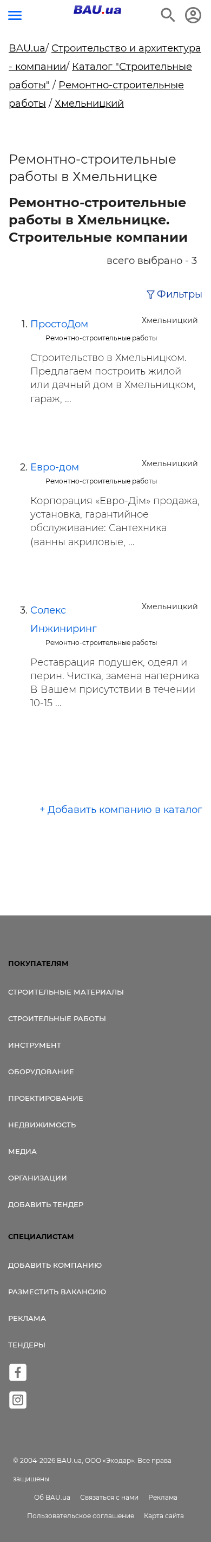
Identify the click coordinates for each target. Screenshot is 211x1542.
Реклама (27, 1318)
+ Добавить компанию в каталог (120, 810)
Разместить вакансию (57, 1291)
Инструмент (34, 1045)
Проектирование (45, 1098)
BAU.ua (27, 48)
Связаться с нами (109, 1497)
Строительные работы (57, 1018)
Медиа (22, 1151)
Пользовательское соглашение (80, 1516)
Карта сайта (164, 1516)
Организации (37, 1177)
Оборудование (41, 1071)
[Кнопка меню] (15, 15)
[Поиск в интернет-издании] (168, 15)
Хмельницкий (89, 103)
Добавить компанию (55, 1265)
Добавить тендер (45, 1204)
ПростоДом (59, 324)
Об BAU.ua (52, 1497)
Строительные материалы (66, 992)
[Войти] (193, 15)
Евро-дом (54, 467)
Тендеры (26, 1344)
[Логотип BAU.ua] (97, 9)
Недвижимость (42, 1124)
